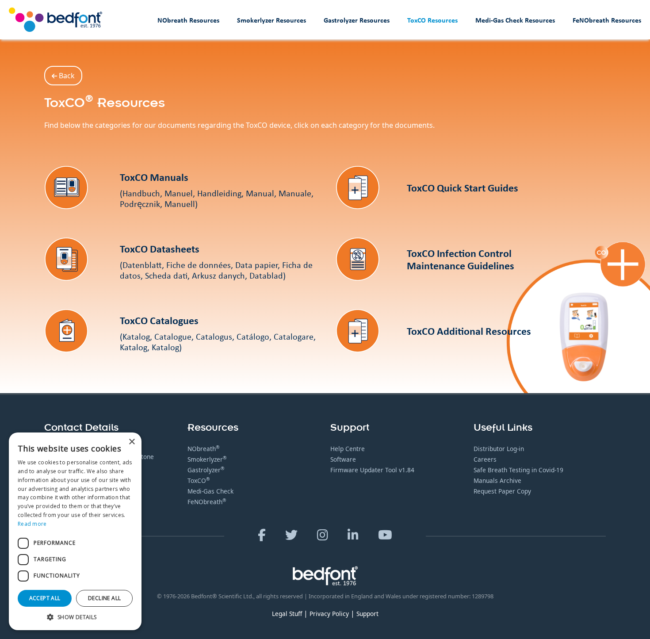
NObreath (203, 448)
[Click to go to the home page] (55, 19)
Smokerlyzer (206, 459)
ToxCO (198, 480)
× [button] (131, 442)
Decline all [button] (104, 598)
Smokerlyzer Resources (271, 20)
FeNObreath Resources (607, 20)
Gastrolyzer (205, 470)
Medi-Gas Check (210, 491)
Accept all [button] (45, 598)
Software (343, 459)
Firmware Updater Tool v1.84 (372, 470)
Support (367, 613)
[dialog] (75, 531)
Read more (32, 524)
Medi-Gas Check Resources (515, 20)
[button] (75, 616)
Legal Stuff (287, 613)
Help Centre (347, 448)
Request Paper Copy (502, 491)
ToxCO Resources (432, 20)
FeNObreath (206, 501)
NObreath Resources (188, 20)
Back (66, 75)
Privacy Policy (329, 613)
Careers (485, 459)
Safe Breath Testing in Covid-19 (518, 470)
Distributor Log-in (499, 448)
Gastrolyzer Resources (357, 20)
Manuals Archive (497, 480)
